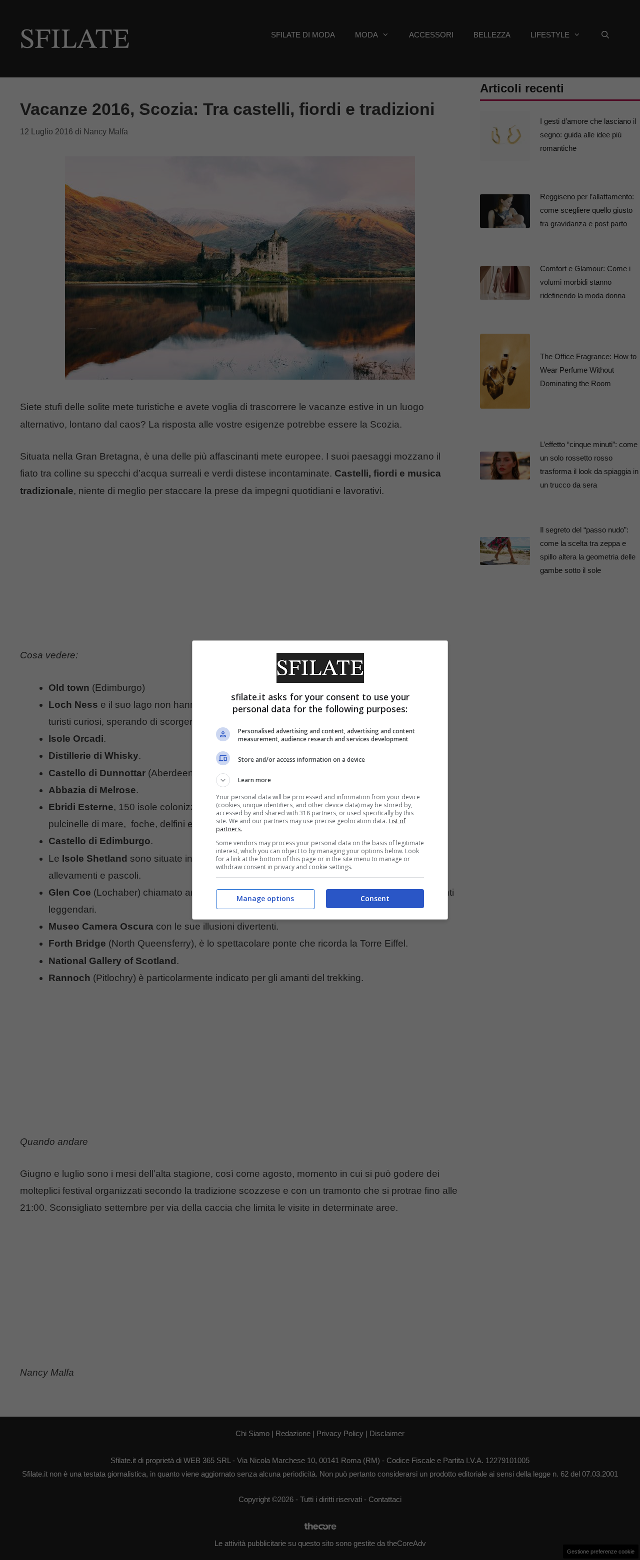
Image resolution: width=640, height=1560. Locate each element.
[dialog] (320, 780)
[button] (320, 780)
